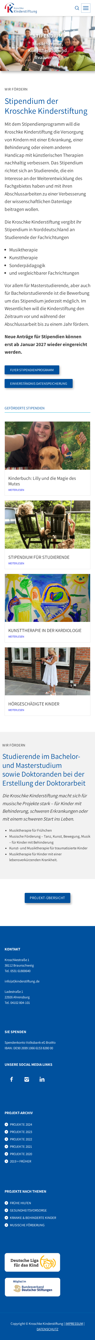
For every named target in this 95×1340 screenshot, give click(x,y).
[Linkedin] (42, 1079)
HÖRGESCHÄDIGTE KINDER (33, 704)
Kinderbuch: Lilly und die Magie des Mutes (42, 481)
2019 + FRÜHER (20, 1161)
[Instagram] (26, 1079)
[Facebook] (11, 1079)
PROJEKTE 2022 (21, 1139)
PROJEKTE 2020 (21, 1154)
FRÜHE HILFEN (20, 1203)
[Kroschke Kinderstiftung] (21, 8)
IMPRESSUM (74, 1323)
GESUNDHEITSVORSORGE (28, 1210)
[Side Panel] (85, 8)
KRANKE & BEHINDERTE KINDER (33, 1217)
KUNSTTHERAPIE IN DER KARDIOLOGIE (44, 630)
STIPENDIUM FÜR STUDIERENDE (38, 557)
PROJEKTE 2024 (21, 1124)
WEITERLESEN (16, 490)
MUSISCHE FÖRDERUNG (27, 1225)
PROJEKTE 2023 (21, 1132)
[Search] (77, 8)
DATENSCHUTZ (47, 1329)
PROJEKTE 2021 (21, 1146)
